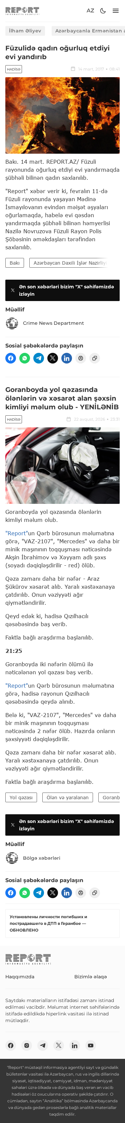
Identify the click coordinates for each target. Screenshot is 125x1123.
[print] (80, 358)
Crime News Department (53, 323)
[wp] (24, 358)
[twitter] (52, 358)
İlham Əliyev (25, 31)
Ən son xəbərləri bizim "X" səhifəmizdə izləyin (66, 290)
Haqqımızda (19, 977)
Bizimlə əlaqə (90, 977)
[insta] (26, 1045)
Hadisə (13, 69)
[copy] (94, 358)
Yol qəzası (21, 797)
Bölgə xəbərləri (41, 858)
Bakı (15, 263)
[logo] (22, 11)
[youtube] (90, 1045)
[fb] (10, 358)
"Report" (16, 533)
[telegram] (38, 358)
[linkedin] (66, 358)
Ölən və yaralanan (68, 797)
